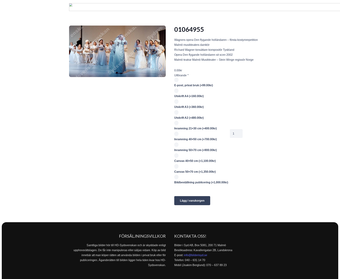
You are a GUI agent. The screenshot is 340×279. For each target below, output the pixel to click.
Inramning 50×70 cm (195, 150)
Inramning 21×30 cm (195, 128)
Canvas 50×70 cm (195, 171)
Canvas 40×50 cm (195, 160)
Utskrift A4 (189, 96)
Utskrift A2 (189, 117)
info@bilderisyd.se (195, 255)
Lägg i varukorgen (192, 200)
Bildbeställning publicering (201, 182)
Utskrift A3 (189, 106)
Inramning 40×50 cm (195, 139)
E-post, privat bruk (193, 85)
